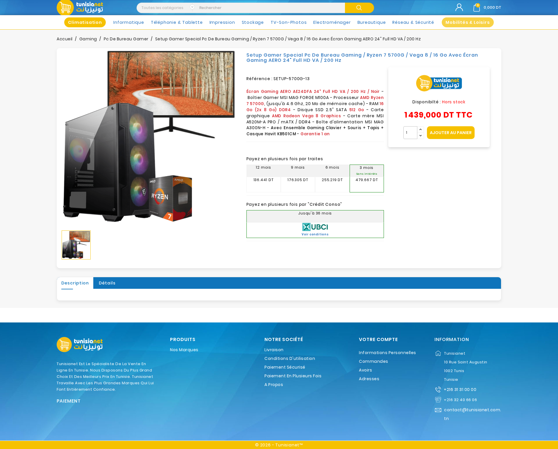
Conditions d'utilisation (289, 358)
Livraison (274, 350)
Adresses (369, 379)
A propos (273, 384)
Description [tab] (75, 283)
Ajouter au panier (451, 133)
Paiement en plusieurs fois (292, 376)
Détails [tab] (107, 283)
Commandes (373, 361)
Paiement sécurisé (284, 367)
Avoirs (365, 370)
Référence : (259, 79)
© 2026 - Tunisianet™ (279, 445)
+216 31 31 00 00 (460, 389)
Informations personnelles (387, 353)
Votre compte (378, 339)
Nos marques (184, 350)
